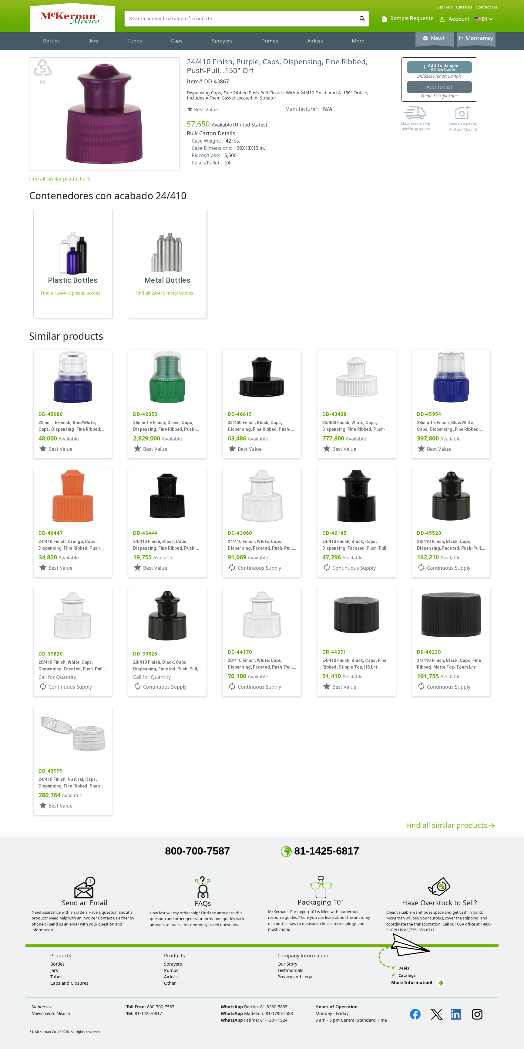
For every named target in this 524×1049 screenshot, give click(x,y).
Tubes (134, 41)
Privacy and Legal (295, 977)
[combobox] (241, 18)
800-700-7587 (197, 851)
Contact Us (486, 7)
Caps (177, 41)
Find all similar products (60, 179)
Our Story (287, 964)
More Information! (411, 982)
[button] (484, 19)
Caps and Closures (69, 983)
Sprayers (222, 41)
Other (170, 983)
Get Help (444, 7)
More (358, 41)
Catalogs (464, 7)
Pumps (269, 41)
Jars (93, 41)
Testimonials (290, 970)
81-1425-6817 (326, 851)
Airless (315, 41)
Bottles (51, 41)
